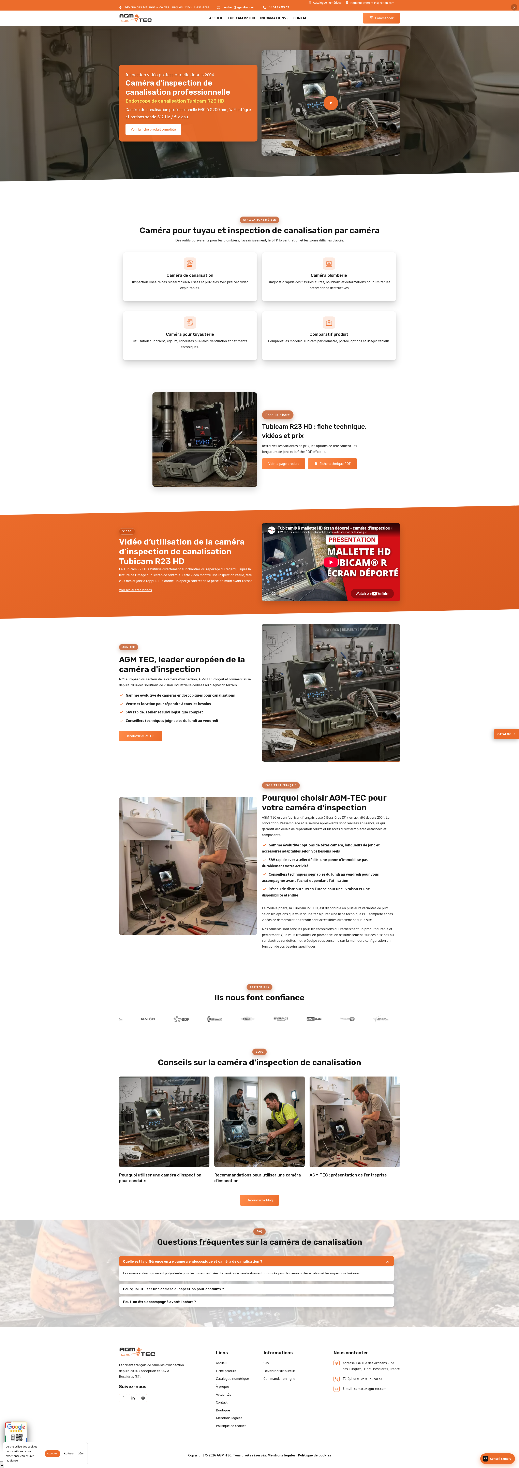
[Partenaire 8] (283, 1018)
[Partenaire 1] (317, 1018)
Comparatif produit (329, 334)
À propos (222, 1386)
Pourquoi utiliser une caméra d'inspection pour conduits (160, 1178)
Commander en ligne (279, 1378)
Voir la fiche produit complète (153, 129)
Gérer (81, 1453)
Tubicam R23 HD (241, 18)
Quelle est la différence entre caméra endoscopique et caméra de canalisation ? (192, 1261)
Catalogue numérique (327, 2)
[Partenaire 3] (383, 1018)
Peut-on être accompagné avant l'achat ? (159, 1302)
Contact (301, 18)
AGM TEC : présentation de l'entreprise (348, 1175)
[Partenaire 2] (350, 1018)
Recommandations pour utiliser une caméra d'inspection (257, 1178)
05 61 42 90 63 (278, 7)
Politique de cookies (231, 1426)
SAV (266, 1363)
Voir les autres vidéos (135, 590)
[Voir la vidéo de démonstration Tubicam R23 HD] (331, 103)
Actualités (223, 1394)
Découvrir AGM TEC (140, 736)
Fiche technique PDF (335, 463)
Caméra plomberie (329, 275)
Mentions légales (229, 1418)
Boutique (223, 1410)
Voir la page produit (283, 463)
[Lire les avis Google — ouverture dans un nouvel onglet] (16, 1433)
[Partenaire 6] (217, 1018)
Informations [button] (273, 18)
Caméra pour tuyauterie (190, 334)
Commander (384, 18)
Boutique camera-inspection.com (372, 3)
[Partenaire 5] (184, 1018)
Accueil (216, 18)
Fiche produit (226, 1371)
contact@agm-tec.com (238, 7)
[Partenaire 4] (150, 1018)
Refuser (69, 1453)
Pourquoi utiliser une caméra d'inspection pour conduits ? (173, 1289)
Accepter (52, 1453)
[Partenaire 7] (250, 1018)
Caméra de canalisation (190, 275)
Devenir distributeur (279, 1371)
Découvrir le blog (260, 1200)
